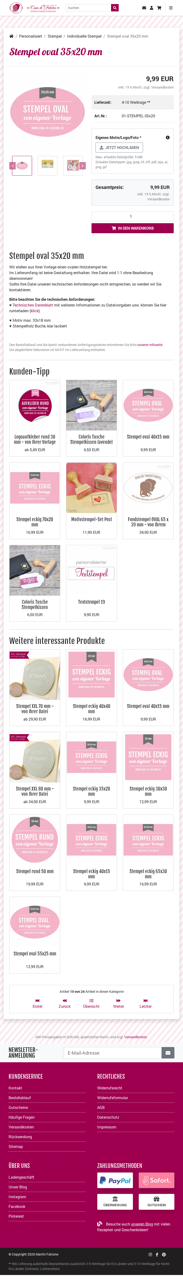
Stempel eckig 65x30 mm (148, 874)
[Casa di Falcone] (34, 7)
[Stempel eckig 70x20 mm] (35, 487)
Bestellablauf (20, 1097)
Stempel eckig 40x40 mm (91, 708)
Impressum (106, 1126)
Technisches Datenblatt (33, 304)
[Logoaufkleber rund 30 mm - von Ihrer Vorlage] (35, 404)
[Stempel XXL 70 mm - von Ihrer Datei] (35, 674)
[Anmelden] (168, 1052)
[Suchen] (115, 7)
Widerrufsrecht (109, 1087)
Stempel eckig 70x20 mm (34, 522)
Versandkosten (162, 87)
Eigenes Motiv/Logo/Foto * (118, 137)
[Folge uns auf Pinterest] (164, 1254)
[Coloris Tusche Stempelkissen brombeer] (35, 569)
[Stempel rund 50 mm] (35, 839)
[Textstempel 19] (91, 569)
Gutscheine (18, 1107)
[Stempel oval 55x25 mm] (35, 921)
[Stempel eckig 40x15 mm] (91, 839)
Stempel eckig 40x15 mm (91, 874)
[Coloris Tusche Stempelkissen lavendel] (91, 404)
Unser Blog (18, 1186)
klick (35, 310)
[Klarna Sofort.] (156, 1180)
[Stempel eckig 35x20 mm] (91, 756)
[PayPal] (115, 1180)
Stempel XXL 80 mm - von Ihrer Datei (35, 791)
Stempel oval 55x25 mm (35, 953)
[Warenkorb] (159, 8)
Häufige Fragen (22, 1117)
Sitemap (16, 1146)
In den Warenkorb (136, 228)
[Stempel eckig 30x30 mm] (148, 756)
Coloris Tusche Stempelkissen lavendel (91, 439)
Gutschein (156, 1205)
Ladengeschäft (21, 1177)
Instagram (17, 1196)
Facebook (17, 1206)
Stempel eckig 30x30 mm (148, 791)
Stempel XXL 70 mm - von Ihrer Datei (35, 708)
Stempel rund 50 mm (35, 871)
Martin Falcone (47, 1254)
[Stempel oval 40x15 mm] (148, 404)
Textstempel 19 (91, 602)
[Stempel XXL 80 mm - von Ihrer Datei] (35, 756)
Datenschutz (108, 1117)
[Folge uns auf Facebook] (157, 1254)
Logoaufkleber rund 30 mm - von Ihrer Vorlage (35, 439)
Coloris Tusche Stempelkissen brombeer (35, 607)
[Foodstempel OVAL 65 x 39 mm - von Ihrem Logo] (148, 487)
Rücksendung (20, 1136)
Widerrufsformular (112, 1097)
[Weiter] (82, 166)
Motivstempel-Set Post (91, 519)
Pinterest (16, 1216)
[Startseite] (11, 36)
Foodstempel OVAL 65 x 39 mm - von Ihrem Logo (148, 525)
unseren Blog (142, 1223)
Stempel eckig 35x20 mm (91, 791)
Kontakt (15, 1087)
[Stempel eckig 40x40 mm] (91, 674)
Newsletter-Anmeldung (23, 1052)
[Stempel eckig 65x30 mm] (148, 839)
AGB (101, 1107)
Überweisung (115, 1205)
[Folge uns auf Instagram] (150, 1254)
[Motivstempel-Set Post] (91, 487)
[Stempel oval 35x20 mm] (47, 112)
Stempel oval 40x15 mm (148, 437)
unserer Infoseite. (150, 344)
